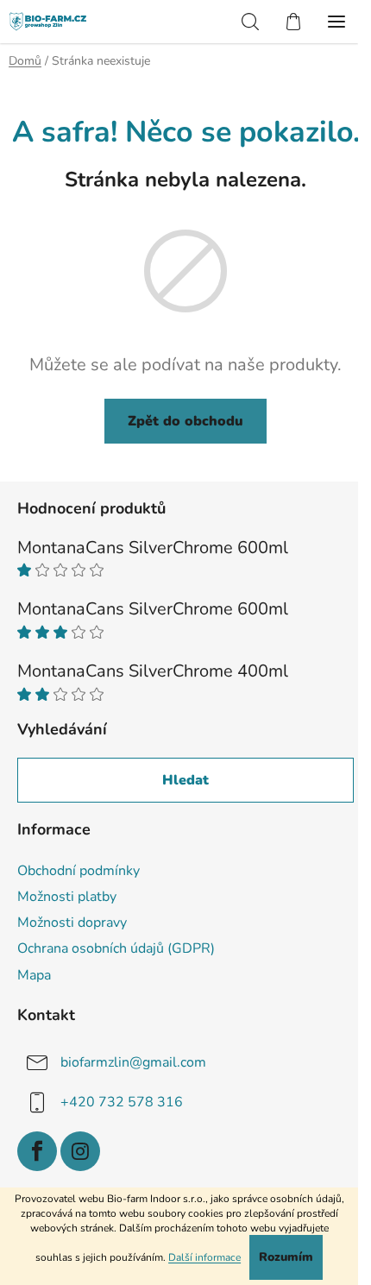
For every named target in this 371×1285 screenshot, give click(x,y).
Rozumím (286, 1257)
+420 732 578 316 (121, 1101)
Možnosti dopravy (72, 922)
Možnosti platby (66, 896)
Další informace (204, 1257)
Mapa (34, 975)
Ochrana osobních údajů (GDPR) (116, 948)
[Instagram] (80, 1151)
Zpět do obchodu (185, 421)
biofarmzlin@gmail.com (133, 1061)
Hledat (185, 780)
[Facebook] (37, 1151)
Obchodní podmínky (78, 870)
